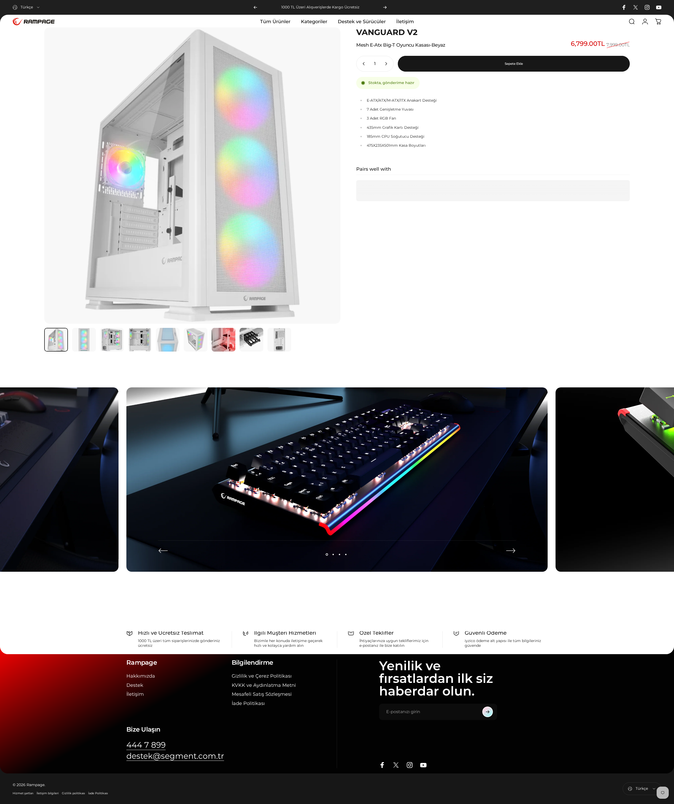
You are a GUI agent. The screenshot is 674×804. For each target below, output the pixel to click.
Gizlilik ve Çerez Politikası (262, 676)
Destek (134, 685)
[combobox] (26, 7)
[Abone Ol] (487, 712)
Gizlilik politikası (73, 793)
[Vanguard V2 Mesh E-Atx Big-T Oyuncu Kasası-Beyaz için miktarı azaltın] (362, 63)
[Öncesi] (255, 7)
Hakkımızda (140, 676)
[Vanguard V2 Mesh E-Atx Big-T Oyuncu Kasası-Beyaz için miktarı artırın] (387, 63)
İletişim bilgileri (48, 793)
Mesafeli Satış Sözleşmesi (262, 694)
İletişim (135, 694)
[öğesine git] (56, 340)
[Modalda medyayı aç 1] (192, 175)
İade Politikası (248, 703)
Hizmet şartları (23, 793)
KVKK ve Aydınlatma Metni (264, 685)
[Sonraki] (385, 7)
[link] (146, 745)
